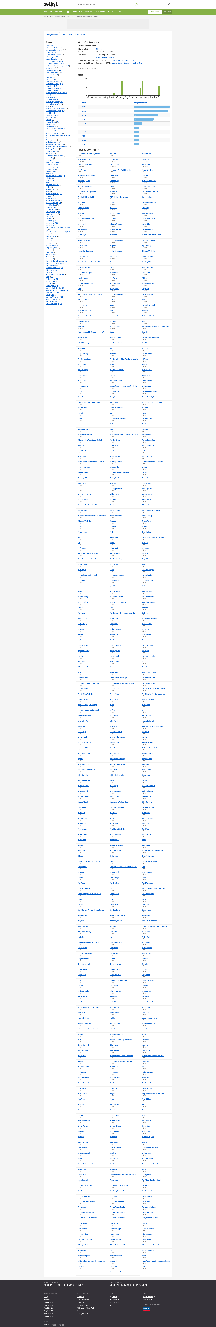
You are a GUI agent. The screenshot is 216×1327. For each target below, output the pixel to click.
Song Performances (141, 103)
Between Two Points (53, 72)
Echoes (48, 120)
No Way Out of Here (52, 194)
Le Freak (49, 160)
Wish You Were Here (52, 297)
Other (80, 35)
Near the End (50, 189)
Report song (92, 68)
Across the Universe (52, 59)
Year (84, 103)
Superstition (50, 252)
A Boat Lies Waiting (52, 48)
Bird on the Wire (51, 75)
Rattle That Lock (51, 209)
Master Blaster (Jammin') (54, 176)
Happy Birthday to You (53, 133)
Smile (47, 241)
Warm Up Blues (51, 286)
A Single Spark (50, 57)
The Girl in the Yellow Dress (55, 261)
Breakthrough (50, 86)
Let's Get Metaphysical (53, 162)
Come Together (51, 99)
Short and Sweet (51, 236)
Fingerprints (50, 131)
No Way (48, 191)
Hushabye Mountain (53, 142)
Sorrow (48, 250)
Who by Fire (50, 295)
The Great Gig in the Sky (54, 263)
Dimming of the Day (52, 115)
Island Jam (49, 153)
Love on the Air (51, 169)
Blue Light (49, 79)
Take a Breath (50, 254)
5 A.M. (48, 46)
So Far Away (50, 243)
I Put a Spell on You (52, 149)
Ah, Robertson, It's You (53, 61)
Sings (47, 239)
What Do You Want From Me (55, 290)
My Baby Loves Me (52, 185)
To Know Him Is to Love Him (55, 274)
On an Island (50, 198)
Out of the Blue (51, 205)
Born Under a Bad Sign (53, 84)
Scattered (49, 225)
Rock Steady (50, 221)
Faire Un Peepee (51, 124)
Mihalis (48, 178)
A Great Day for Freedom (54, 50)
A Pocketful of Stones (53, 55)
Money (48, 180)
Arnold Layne (50, 68)
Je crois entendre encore (54, 156)
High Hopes (50, 140)
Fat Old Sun (50, 126)
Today (48, 277)
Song (52, 35)
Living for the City (52, 164)
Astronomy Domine (52, 70)
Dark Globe (49, 113)
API (111, 1305)
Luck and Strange (52, 171)
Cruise (48, 106)
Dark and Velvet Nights (53, 111)
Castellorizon (50, 97)
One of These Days (52, 203)
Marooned (49, 173)
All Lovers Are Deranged (54, 64)
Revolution (49, 218)
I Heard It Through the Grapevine (57, 147)
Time (47, 272)
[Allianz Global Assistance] (146, 1309)
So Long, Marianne (52, 245)
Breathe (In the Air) (52, 88)
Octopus (49, 196)
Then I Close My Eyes (53, 268)
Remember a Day (51, 214)
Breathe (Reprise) (52, 90)
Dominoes (49, 117)
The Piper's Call (51, 265)
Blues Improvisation (52, 81)
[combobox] (108, 4)
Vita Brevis (49, 283)
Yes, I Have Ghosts (52, 301)
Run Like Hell (50, 223)
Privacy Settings (82, 1314)
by (105, 57)
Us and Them (50, 281)
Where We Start (51, 292)
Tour (67, 35)
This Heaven (50, 270)
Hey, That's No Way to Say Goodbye (58, 135)
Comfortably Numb (52, 102)
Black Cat (49, 77)
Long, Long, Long (52, 167)
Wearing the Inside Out (53, 288)
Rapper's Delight (51, 207)
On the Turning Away (53, 200)
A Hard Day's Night (52, 52)
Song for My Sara (52, 248)
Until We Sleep (50, 279)
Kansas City (50, 158)
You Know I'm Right (52, 304)
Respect (48, 216)
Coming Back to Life (53, 104)
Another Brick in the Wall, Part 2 (56, 66)
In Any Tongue (50, 151)
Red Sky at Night (51, 212)
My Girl (48, 187)
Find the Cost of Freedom (54, 129)
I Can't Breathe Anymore (54, 144)
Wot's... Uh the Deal (52, 299)
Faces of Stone (51, 122)
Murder (48, 182)
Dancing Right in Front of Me (55, 108)
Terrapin (48, 257)
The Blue (49, 259)
